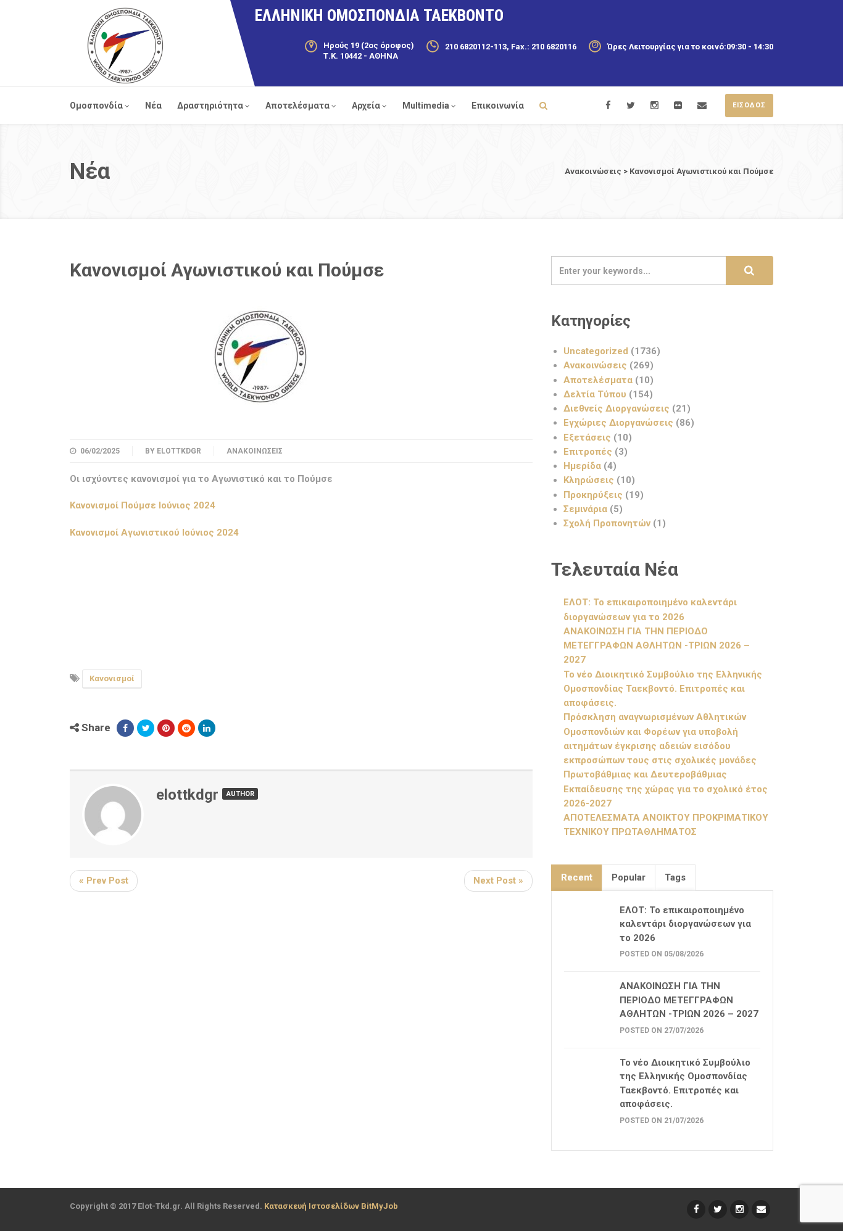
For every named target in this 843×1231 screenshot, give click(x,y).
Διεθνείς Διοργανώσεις (616, 408)
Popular (629, 877)
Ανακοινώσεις (254, 451)
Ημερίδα (582, 465)
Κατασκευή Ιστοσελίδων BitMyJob (331, 1206)
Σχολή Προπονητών (606, 523)
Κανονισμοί (112, 678)
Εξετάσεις (587, 437)
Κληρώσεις (588, 480)
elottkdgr (179, 451)
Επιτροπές (587, 451)
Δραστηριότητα (210, 105)
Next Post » (498, 880)
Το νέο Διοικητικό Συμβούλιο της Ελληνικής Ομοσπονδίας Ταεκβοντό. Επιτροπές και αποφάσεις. (662, 689)
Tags (675, 877)
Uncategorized (595, 351)
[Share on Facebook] (125, 728)
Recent (576, 877)
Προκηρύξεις (593, 494)
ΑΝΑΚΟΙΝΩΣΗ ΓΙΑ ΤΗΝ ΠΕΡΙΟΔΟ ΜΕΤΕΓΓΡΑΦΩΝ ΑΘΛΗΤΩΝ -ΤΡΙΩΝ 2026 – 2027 (656, 646)
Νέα (153, 105)
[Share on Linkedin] (206, 728)
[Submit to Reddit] (186, 728)
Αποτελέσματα (297, 105)
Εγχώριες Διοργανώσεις (618, 422)
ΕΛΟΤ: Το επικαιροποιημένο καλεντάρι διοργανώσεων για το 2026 (685, 924)
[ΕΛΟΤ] (125, 45)
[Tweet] (145, 728)
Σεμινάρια (585, 509)
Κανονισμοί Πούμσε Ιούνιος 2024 (142, 505)
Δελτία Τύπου (594, 394)
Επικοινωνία (497, 105)
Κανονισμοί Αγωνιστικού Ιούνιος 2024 (154, 532)
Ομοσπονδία (96, 105)
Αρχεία (366, 105)
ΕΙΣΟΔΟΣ (749, 105)
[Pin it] (166, 728)
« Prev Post (103, 880)
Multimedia (425, 105)
